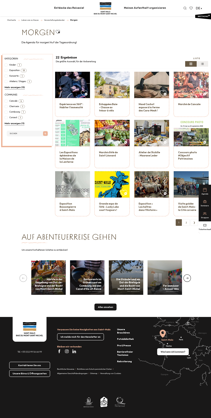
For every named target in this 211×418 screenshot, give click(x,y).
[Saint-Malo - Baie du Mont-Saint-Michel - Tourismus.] (105, 8)
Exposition (17, 70)
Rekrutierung (124, 361)
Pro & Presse (124, 345)
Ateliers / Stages (19, 81)
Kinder (14, 64)
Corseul (15, 117)
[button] (185, 8)
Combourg (16, 111)
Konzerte (16, 75)
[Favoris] (191, 8)
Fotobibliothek (125, 339)
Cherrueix (16, 106)
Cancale (15, 100)
